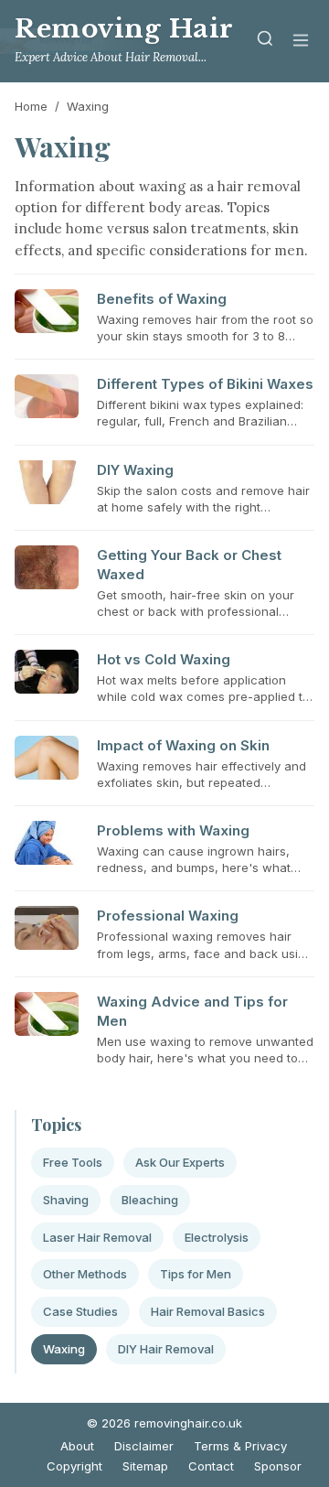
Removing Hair (124, 29)
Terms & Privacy (240, 1446)
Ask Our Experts (180, 1162)
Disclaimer (144, 1446)
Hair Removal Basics (208, 1311)
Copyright (74, 1466)
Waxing (64, 1349)
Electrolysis (217, 1237)
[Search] (265, 42)
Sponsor (278, 1466)
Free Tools (72, 1162)
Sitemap (145, 1466)
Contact (211, 1466)
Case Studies (80, 1311)
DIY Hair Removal (166, 1349)
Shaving (66, 1199)
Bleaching (150, 1199)
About (77, 1446)
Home (31, 106)
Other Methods (85, 1273)
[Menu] (300, 42)
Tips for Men (195, 1273)
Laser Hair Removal (97, 1237)
